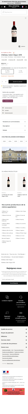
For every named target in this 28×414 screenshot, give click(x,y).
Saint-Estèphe (17, 57)
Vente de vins (4, 254)
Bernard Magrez (6, 238)
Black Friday (10, 363)
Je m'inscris (14, 283)
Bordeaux (10, 57)
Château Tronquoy (20, 238)
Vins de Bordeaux (5, 257)
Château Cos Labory (20, 227)
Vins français (21, 254)
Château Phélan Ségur (21, 233)
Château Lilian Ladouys (7, 233)
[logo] (14, 7)
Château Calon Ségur (21, 211)
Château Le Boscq (6, 235)
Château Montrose (6, 215)
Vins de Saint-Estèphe (17, 257)
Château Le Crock (20, 235)
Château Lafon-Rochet (7, 230)
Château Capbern (20, 230)
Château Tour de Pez (21, 223)
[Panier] (26, 7)
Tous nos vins (13, 254)
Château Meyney (20, 219)
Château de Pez (6, 227)
